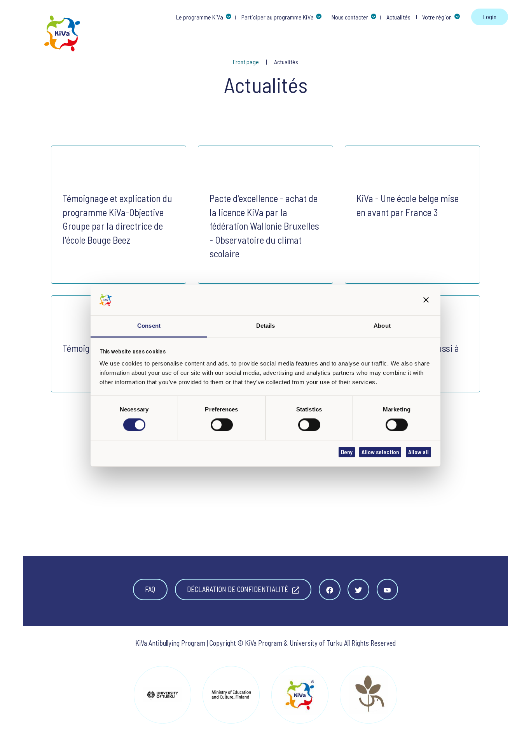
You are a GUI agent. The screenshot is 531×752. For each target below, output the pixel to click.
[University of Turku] (162, 694)
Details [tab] (265, 325)
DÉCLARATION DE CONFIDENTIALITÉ (238, 589)
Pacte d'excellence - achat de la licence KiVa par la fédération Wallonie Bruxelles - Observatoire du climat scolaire (264, 225)
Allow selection (380, 451)
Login (489, 16)
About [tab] (382, 325)
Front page (246, 61)
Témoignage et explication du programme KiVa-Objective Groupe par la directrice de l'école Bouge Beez (117, 218)
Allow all (418, 451)
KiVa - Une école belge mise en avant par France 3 (407, 205)
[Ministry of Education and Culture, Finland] (231, 694)
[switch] (222, 425)
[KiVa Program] (299, 694)
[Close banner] (426, 300)
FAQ (150, 589)
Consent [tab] (149, 325)
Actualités (286, 61)
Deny (347, 451)
